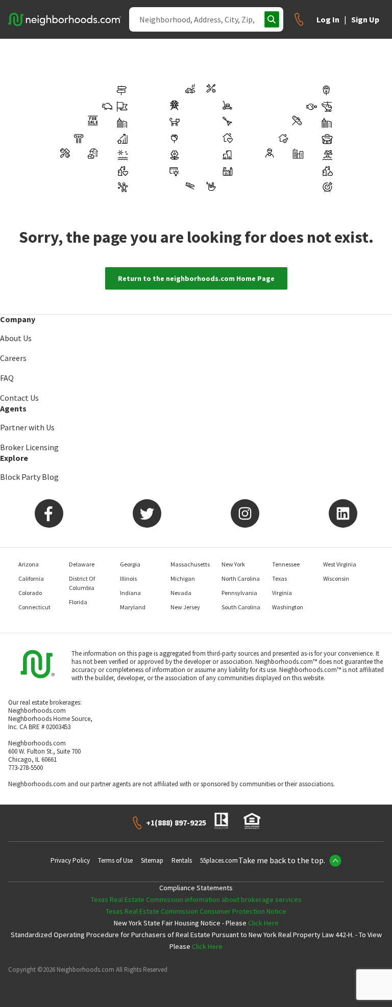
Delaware (81, 564)
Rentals (182, 860)
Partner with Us (27, 427)
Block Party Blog (29, 477)
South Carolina (241, 607)
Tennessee (286, 564)
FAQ (7, 378)
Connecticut (34, 607)
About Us (16, 338)
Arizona (28, 564)
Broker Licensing (29, 447)
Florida (78, 602)
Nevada (180, 593)
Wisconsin (336, 578)
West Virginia (339, 564)
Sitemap (152, 860)
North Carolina (241, 578)
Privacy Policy (70, 860)
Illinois (128, 578)
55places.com (219, 860)
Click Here (263, 922)
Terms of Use (115, 860)
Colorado (30, 593)
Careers (13, 358)
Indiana (130, 593)
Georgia (130, 564)
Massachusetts (190, 564)
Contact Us (19, 398)
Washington (287, 607)
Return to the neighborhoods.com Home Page (196, 278)
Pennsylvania (239, 593)
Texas (279, 578)
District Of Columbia (82, 583)
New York (233, 564)
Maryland (132, 607)
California (31, 578)
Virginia (282, 593)
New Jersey (185, 607)
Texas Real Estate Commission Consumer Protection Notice (196, 911)
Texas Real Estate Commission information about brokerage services (196, 899)
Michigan (182, 578)
